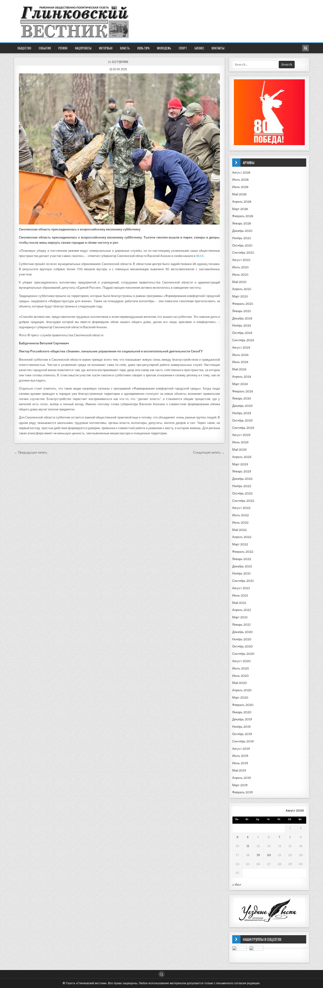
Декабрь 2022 (242, 479)
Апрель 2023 (241, 457)
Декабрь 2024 (242, 318)
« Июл (236, 884)
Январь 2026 (241, 223)
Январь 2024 (241, 398)
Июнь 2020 (240, 676)
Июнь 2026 (240, 187)
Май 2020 (239, 683)
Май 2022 (239, 530)
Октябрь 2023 (242, 420)
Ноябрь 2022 (241, 486)
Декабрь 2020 (242, 632)
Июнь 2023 (240, 442)
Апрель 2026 (241, 201)
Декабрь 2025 (242, 231)
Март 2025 (240, 296)
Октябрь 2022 (242, 493)
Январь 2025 (241, 311)
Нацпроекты (83, 48)
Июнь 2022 (240, 522)
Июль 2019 (240, 756)
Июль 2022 (240, 515)
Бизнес (199, 48)
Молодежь (164, 48)
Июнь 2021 (240, 595)
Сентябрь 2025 (243, 252)
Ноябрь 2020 (241, 639)
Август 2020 (241, 661)
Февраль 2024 (242, 391)
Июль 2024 (240, 355)
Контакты (218, 48)
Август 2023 (241, 435)
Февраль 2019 (242, 792)
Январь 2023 (241, 471)
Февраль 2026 (242, 216)
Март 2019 (240, 785)
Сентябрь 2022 (243, 501)
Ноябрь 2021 (241, 573)
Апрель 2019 (241, 778)
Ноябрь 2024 (241, 325)
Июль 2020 (240, 668)
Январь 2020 (241, 712)
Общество (24, 48)
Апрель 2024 (241, 376)
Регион (62, 48)
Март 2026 (240, 209)
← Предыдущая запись (30, 452)
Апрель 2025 (241, 289)
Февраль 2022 (242, 551)
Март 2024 (240, 384)
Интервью (106, 48)
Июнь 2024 (240, 362)
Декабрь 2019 (242, 719)
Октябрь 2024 (242, 333)
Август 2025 (241, 260)
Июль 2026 (240, 179)
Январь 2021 (241, 624)
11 (247, 846)
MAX (200, 256)
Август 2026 (241, 172)
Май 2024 (239, 369)
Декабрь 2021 (242, 566)
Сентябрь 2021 (243, 581)
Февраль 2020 (242, 705)
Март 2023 (240, 464)
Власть (125, 48)
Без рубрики (120, 62)
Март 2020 (240, 697)
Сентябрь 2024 (243, 340)
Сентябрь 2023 (243, 428)
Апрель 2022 (241, 537)
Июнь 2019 (240, 763)
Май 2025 (239, 282)
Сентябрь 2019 (243, 741)
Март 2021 (240, 617)
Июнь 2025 (240, 274)
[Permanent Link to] (119, 149)
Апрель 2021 (241, 610)
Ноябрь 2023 (241, 413)
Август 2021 (241, 588)
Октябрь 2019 (242, 734)
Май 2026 (239, 194)
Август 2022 (241, 508)
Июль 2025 (240, 267)
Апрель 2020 (242, 690)
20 (269, 855)
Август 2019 (241, 748)
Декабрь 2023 (242, 406)
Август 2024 (241, 347)
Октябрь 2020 (242, 646)
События (45, 48)
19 (258, 855)
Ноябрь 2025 (241, 238)
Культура (143, 48)
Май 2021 (239, 603)
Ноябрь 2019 (241, 726)
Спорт (183, 48)
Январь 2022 (241, 559)
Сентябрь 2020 (243, 654)
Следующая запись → (209, 452)
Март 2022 (240, 544)
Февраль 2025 (242, 303)
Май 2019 (239, 770)
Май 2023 (239, 449)
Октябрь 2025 (242, 245)
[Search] (305, 48)
